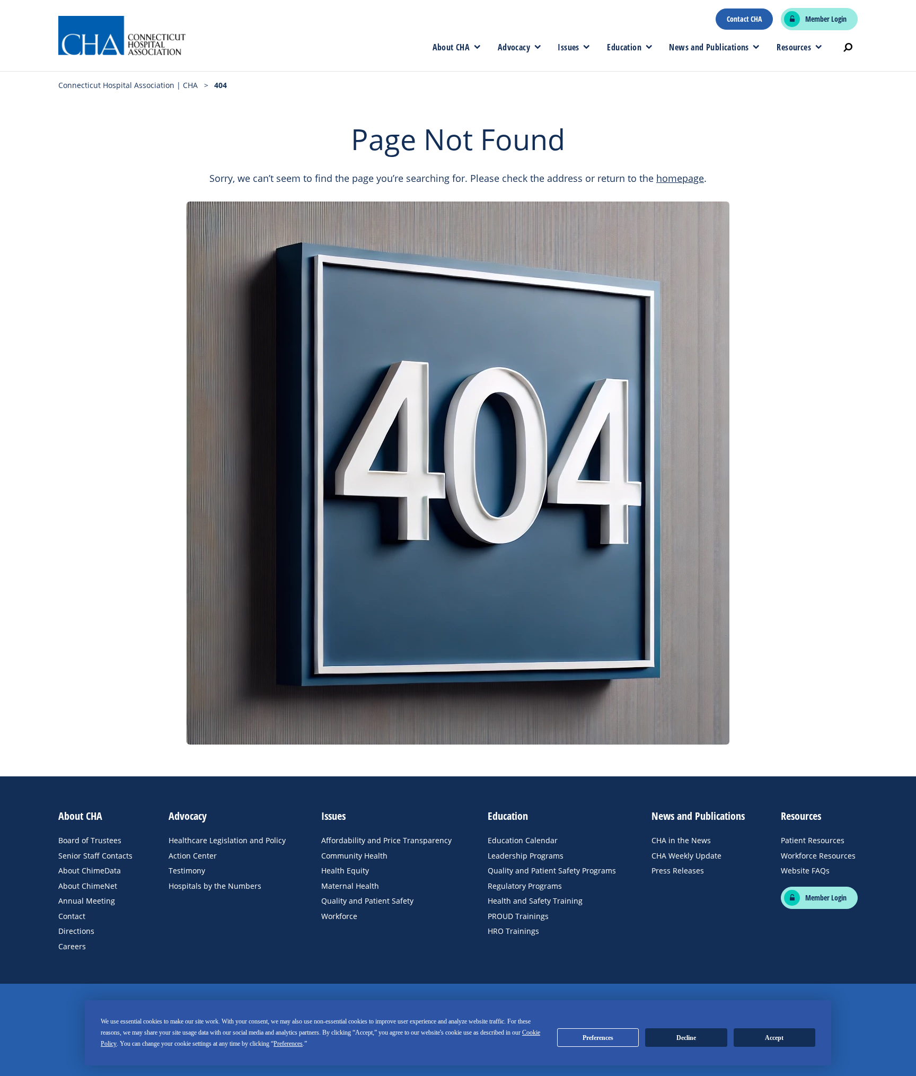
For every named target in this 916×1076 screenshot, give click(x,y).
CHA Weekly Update (686, 856)
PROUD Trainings (518, 916)
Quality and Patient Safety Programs (552, 870)
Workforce (339, 916)
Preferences (598, 1038)
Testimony (187, 870)
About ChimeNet (87, 886)
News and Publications (708, 47)
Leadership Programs (525, 856)
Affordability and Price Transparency (386, 840)
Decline (686, 1038)
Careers (72, 946)
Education (624, 47)
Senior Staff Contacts (95, 856)
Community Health (354, 856)
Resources (794, 47)
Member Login (826, 19)
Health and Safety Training (535, 901)
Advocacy (514, 47)
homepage (680, 178)
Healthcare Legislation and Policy (227, 840)
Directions (76, 931)
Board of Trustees (89, 840)
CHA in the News (681, 840)
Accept (774, 1038)
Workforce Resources (818, 856)
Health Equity (345, 870)
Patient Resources (812, 840)
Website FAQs (805, 870)
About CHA (451, 47)
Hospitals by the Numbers (215, 886)
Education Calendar (523, 840)
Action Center (193, 856)
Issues (568, 47)
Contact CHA (744, 19)
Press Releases (677, 870)
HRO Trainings (513, 931)
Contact (71, 916)
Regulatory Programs (525, 886)
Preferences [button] (288, 1043)
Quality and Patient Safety (367, 901)
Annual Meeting (86, 901)
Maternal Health (350, 886)
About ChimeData (89, 870)
